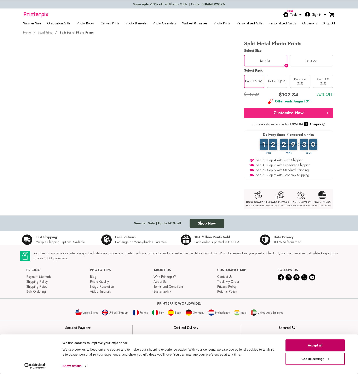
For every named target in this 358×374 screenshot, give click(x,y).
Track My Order (228, 281)
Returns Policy (227, 291)
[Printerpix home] (36, 14)
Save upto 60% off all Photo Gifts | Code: (179, 4)
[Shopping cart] (332, 15)
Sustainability (162, 291)
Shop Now (207, 223)
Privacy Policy (226, 286)
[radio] (265, 60)
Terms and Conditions (169, 286)
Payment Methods (38, 276)
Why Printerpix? (165, 276)
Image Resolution (102, 286)
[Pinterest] (296, 277)
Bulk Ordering (36, 291)
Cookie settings (312, 359)
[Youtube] (312, 277)
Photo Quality (99, 281)
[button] (288, 113)
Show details (72, 366)
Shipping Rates (36, 286)
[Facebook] (281, 277)
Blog (93, 276)
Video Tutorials (100, 291)
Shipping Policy (37, 281)
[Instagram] (288, 277)
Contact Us (224, 276)
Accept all (315, 345)
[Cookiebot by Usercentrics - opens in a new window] (35, 366)
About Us (160, 281)
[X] (304, 277)
